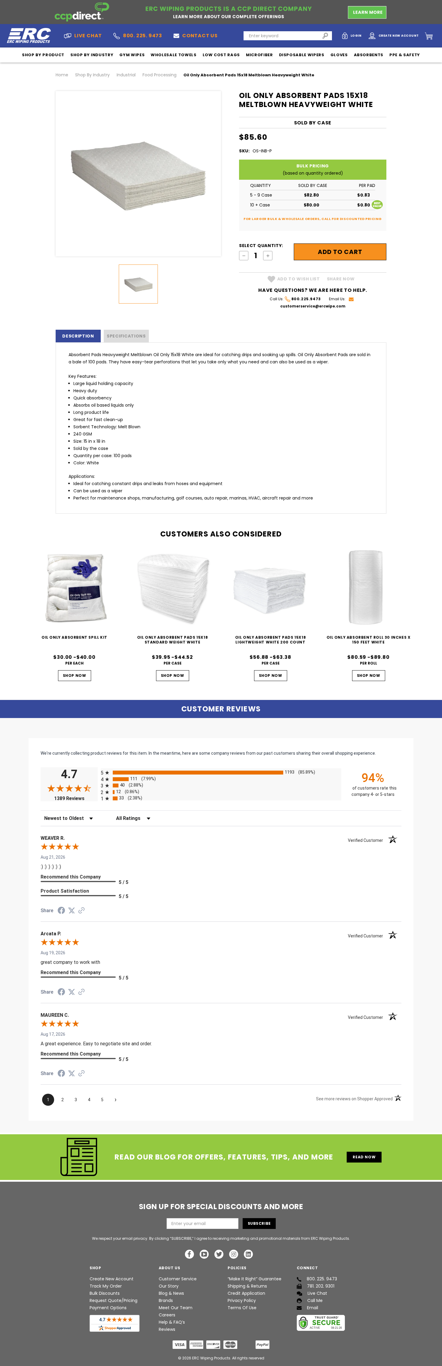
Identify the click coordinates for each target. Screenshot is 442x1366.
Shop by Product (43, 55)
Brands (166, 1300)
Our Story (169, 1286)
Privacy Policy (242, 1300)
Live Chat (317, 1293)
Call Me (315, 1300)
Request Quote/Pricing (113, 1300)
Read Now (364, 1157)
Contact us (200, 35)
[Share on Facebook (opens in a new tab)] (61, 911)
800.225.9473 (306, 298)
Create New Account (112, 1279)
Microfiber (259, 55)
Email (312, 1308)
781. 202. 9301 (320, 1286)
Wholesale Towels (173, 55)
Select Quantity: (261, 246)
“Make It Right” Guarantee (254, 1279)
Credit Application (246, 1293)
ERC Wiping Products (211, 1358)
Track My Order (106, 1286)
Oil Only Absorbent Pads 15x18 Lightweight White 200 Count (270, 640)
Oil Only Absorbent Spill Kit (74, 637)
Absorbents (369, 55)
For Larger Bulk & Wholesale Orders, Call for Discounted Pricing (313, 218)
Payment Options (108, 1308)
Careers (167, 1315)
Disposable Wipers (301, 55)
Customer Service (178, 1279)
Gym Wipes (132, 55)
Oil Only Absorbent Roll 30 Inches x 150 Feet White (369, 640)
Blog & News (171, 1293)
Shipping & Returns (247, 1286)
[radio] (221, 773)
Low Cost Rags (221, 55)
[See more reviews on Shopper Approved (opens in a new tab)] (81, 911)
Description (78, 336)
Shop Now (74, 675)
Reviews (167, 1329)
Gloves (339, 55)
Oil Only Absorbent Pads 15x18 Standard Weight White (172, 640)
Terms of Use (242, 1308)
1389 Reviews (76, 798)
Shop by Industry (91, 55)
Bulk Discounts (105, 1293)
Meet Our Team (175, 1308)
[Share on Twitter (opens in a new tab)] (71, 910)
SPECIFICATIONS (126, 336)
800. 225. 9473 (142, 35)
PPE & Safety (404, 55)
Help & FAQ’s (172, 1322)
